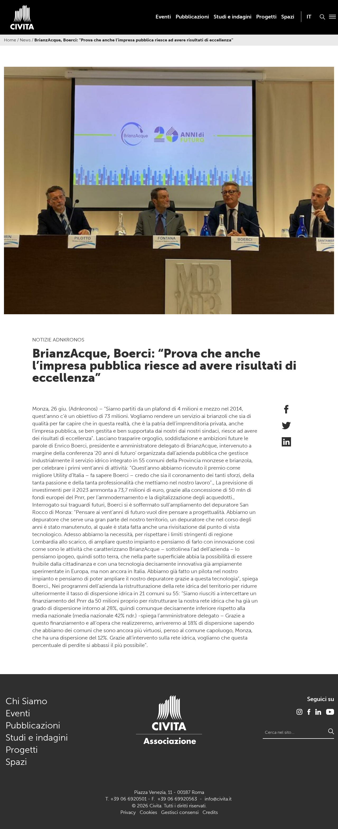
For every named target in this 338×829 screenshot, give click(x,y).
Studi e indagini (232, 16)
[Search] (331, 731)
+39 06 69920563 (177, 799)
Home (10, 39)
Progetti (266, 16)
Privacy (128, 812)
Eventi (163, 16)
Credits (210, 812)
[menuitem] (163, 16)
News (25, 39)
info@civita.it (218, 799)
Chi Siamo (26, 701)
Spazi (287, 16)
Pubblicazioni (192, 16)
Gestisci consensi (180, 812)
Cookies (148, 812)
